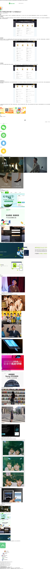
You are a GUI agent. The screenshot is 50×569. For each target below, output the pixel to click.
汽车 (24, 0)
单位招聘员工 (3, 422)
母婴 (13, 0)
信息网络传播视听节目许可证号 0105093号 (5, 564)
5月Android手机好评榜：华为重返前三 (6, 370)
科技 (26, 0)
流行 (3, 0)
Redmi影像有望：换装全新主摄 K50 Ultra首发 (7, 387)
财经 (19, 0)
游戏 (9, 0)
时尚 (8, 0)
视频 (18, 0)
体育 (5, 0)
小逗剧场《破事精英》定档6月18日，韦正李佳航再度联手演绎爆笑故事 (8, 294)
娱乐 (4, 0)
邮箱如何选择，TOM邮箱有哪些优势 (4, 207)
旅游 (10, 0)
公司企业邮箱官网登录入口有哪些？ (4, 190)
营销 (14, 0)
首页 (0, 0)
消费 (23, 0)
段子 (21, 0)
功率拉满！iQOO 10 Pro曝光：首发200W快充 (7, 353)
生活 (11, 0)
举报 (0, 115)
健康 (20, 0)
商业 (16, 0)
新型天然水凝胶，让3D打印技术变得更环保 (7, 502)
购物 (25, 0)
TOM (2, 13)
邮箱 (15, 0)
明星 (6, 0)
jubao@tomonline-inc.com (20, 568)
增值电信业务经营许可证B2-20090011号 (5, 565)
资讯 (1, 0)
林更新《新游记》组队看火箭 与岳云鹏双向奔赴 (7, 292)
